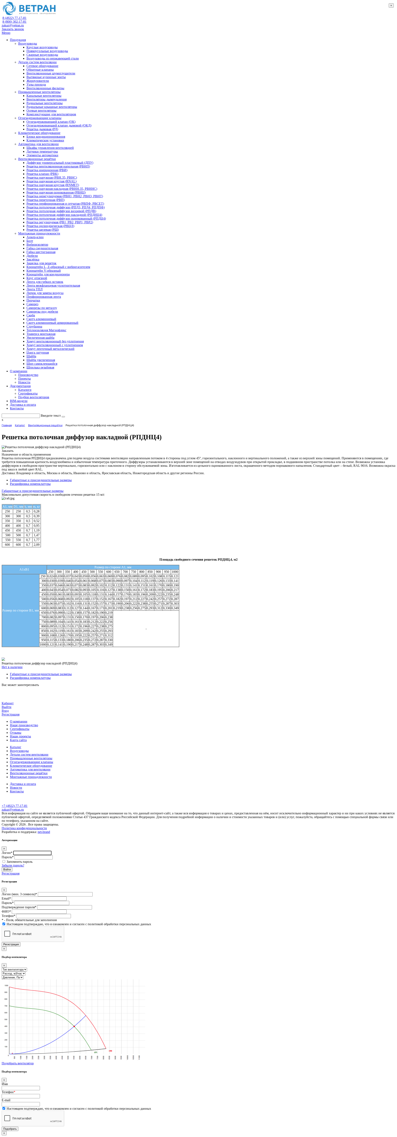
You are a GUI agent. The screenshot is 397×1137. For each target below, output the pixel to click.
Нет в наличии (12, 667)
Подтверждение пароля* (19, 907)
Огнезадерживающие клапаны (31, 762)
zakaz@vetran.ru (13, 25)
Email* (6, 898)
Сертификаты (19, 729)
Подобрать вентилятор (18, 1063)
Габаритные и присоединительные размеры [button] (32, 491)
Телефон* (8, 916)
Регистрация (10, 714)
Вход (5, 710)
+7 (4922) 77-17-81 (15, 806)
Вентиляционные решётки (29, 773)
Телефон (8, 1092)
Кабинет (8, 703)
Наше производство (24, 725)
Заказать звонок (13, 29)
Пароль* (8, 857)
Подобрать (10, 1128)
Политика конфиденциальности (24, 828)
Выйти (6, 707)
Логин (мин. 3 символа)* (19, 894)
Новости (16, 787)
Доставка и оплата (23, 784)
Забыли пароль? (13, 865)
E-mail (6, 1100)
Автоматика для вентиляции (30, 769)
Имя (5, 1084)
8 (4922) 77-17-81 (14, 18)
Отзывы (15, 732)
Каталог (15, 747)
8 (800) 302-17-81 (14, 21)
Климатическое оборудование (31, 765)
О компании (18, 721)
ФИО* (6, 911)
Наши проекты (20, 736)
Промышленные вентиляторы (31, 758)
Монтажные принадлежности (31, 777)
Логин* (7, 853)
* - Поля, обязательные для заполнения (29, 920)
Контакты (17, 791)
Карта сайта (18, 740)
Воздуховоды (19, 751)
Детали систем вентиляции (29, 754)
